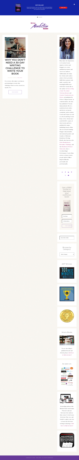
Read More (15, 92)
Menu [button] (40, 17)
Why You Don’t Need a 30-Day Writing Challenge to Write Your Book (15, 66)
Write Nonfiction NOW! (39, 26)
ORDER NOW (63, 7)
